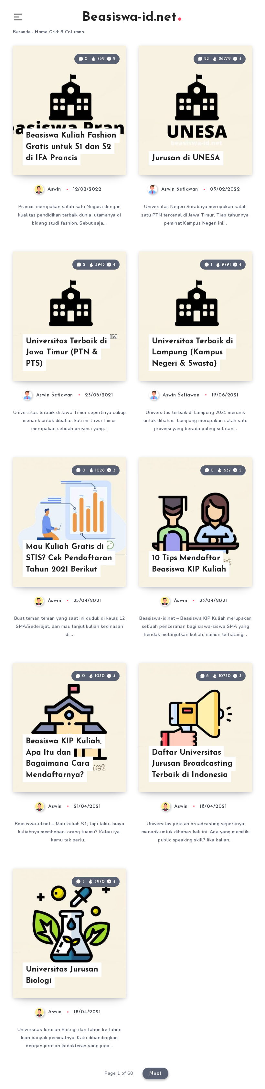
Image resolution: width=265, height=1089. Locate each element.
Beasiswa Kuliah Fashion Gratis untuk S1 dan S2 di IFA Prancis (71, 147)
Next (155, 1073)
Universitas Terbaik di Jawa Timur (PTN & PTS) (66, 353)
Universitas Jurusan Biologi (62, 975)
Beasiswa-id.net (129, 17)
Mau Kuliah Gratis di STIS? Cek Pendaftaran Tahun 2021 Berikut (69, 558)
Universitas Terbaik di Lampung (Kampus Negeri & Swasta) (192, 353)
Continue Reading (103, 157)
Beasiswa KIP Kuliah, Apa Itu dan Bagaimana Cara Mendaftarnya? (64, 758)
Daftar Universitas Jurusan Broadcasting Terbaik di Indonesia (192, 764)
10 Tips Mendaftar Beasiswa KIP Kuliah (189, 563)
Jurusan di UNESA (186, 158)
